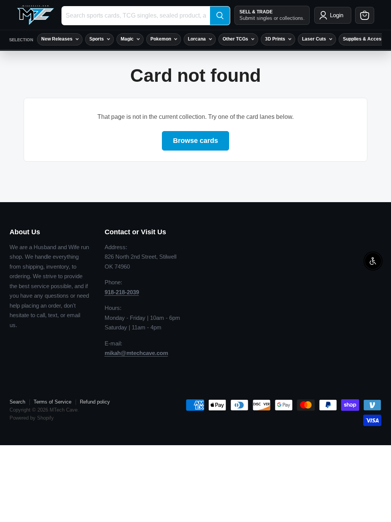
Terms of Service (52, 402)
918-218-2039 (122, 292)
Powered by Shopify (32, 418)
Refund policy (95, 402)
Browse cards (195, 140)
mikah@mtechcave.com (136, 353)
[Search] (220, 15)
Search (17, 402)
